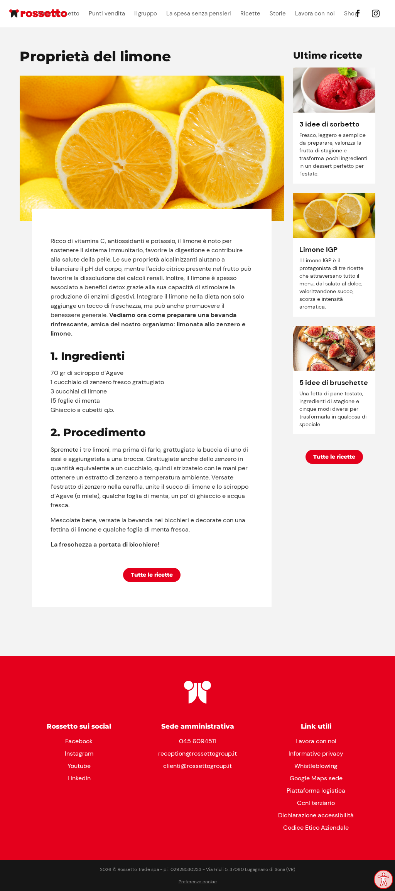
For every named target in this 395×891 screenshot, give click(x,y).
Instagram (79, 753)
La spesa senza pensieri (198, 13)
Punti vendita (107, 13)
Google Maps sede (316, 778)
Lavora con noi (315, 13)
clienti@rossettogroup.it (197, 766)
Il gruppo (145, 13)
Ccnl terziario (316, 803)
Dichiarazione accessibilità (316, 815)
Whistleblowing (316, 766)
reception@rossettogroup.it (197, 753)
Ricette (250, 13)
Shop (351, 13)
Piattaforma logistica (316, 790)
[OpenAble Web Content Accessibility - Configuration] (383, 879)
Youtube (79, 766)
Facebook (79, 741)
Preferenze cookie (198, 882)
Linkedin (79, 778)
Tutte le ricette (152, 574)
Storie (278, 13)
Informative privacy (316, 753)
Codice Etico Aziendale (316, 828)
